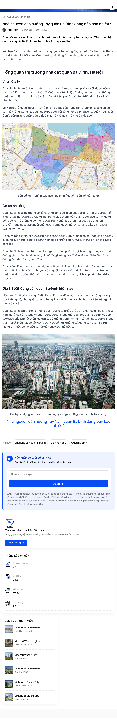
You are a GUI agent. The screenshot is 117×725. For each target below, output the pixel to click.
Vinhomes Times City (27, 682)
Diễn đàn (25, 16)
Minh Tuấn (13, 29)
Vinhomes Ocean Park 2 (28, 627)
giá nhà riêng (58, 442)
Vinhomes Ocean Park (27, 668)
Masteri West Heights (27, 641)
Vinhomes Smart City (27, 696)
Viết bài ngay (16, 542)
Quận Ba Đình (79, 442)
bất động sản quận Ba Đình (30, 442)
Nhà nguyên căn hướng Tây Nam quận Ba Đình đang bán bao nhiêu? (58, 423)
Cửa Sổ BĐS (13, 16)
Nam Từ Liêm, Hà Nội (24, 644)
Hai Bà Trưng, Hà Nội (24, 685)
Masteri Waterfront (26, 655)
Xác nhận (58, 483)
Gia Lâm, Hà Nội (21, 658)
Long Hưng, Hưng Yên (24, 631)
